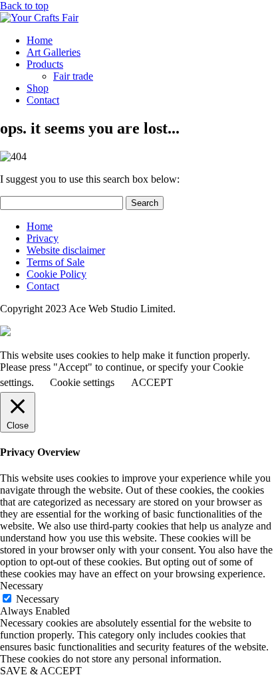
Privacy (43, 238)
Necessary (37, 599)
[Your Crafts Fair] (39, 17)
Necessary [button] (21, 585)
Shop (38, 88)
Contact (43, 100)
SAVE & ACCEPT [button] (41, 670)
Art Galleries (53, 52)
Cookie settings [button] (82, 382)
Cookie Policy (56, 274)
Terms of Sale (55, 262)
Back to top (24, 5)
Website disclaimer (66, 250)
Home (40, 40)
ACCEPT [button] (152, 382)
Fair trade (73, 76)
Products (45, 64)
